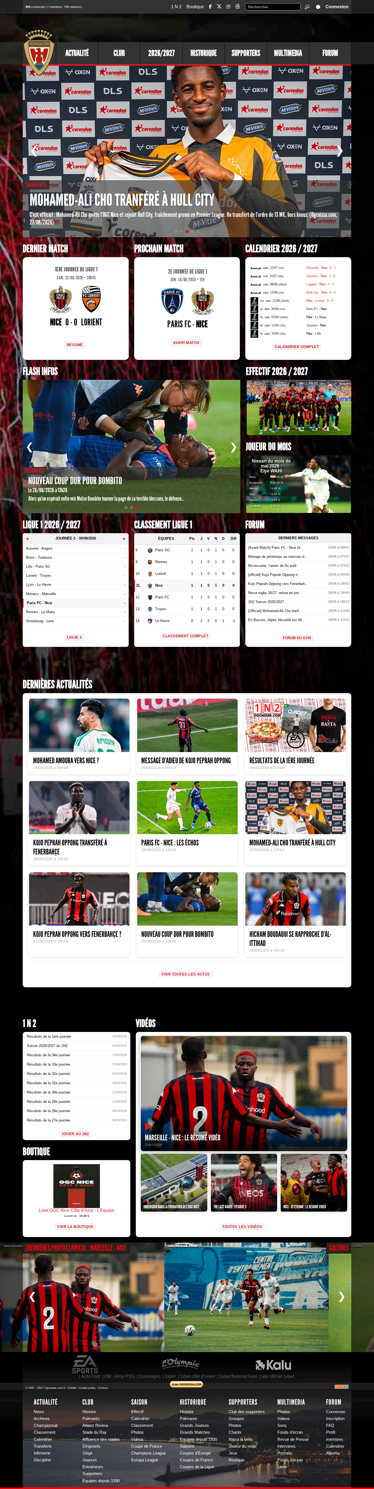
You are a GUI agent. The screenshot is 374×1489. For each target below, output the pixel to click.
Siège (87, 1453)
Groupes (236, 1418)
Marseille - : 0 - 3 (321, 268)
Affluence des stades (101, 1439)
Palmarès (91, 1418)
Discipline (42, 1460)
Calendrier (43, 1439)
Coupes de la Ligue (197, 1467)
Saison (139, 1402)
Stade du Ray (94, 1432)
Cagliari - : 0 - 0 (320, 284)
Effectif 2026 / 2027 (277, 371)
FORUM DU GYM (297, 638)
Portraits (284, 1453)
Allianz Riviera (95, 1425)
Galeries (339, 1247)
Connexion (337, 6)
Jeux (233, 1453)
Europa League (144, 1460)
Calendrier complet (297, 347)
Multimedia (288, 53)
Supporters (246, 53)
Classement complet (185, 636)
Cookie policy (87, 1387)
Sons (282, 1425)
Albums (333, 1453)
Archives (42, 1418)
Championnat (45, 1425)
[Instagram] (228, 6)
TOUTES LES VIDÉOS (242, 1227)
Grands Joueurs (194, 1425)
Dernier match (45, 249)
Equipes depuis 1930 (101, 1481)
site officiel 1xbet (278, 1376)
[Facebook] (210, 6)
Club (119, 53)
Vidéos (146, 1023)
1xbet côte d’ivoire (197, 1376)
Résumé (75, 345)
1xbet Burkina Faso (238, 1376)
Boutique (195, 6)
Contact (103, 1387)
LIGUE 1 (74, 637)
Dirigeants (91, 1446)
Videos (137, 1439)
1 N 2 (176, 6)
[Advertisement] (251, 27)
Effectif (137, 1412)
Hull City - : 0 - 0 (321, 292)
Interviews (286, 1446)
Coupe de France (146, 1446)
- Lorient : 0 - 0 (319, 301)
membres (334, 1439)
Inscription (335, 1418)
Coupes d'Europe (195, 1453)
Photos (137, 1432)
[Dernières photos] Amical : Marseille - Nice (76, 1247)
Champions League (148, 1453)
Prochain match (158, 249)
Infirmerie (42, 1453)
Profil (330, 1432)
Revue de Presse (293, 1439)
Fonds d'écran (290, 1432)
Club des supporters (247, 1412)
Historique (204, 53)
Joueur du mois (268, 447)
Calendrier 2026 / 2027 (281, 249)
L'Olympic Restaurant (180, 1364)
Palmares (188, 1418)
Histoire (89, 1412)
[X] (219, 7)
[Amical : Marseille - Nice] (82, 1297)
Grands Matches (195, 1432)
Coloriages (149, 1376)
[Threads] (237, 7)
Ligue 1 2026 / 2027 (51, 525)
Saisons (187, 1446)
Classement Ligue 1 (163, 525)
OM (107, 1376)
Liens (282, 1467)
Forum (330, 53)
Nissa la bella (240, 1439)
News (39, 1412)
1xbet (170, 1376)
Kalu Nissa (273, 1364)
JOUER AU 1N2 (75, 1134)
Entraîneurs (92, 1467)
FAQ (330, 1425)
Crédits (72, 1387)
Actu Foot (90, 1376)
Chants (235, 1432)
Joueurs (89, 1460)
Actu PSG (125, 1376)
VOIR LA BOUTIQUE (75, 1227)
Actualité (77, 53)
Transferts (43, 1446)
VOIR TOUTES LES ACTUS (185, 974)
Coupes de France (196, 1460)
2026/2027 (161, 53)
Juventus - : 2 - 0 (320, 276)
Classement (44, 1432)
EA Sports (85, 1364)
